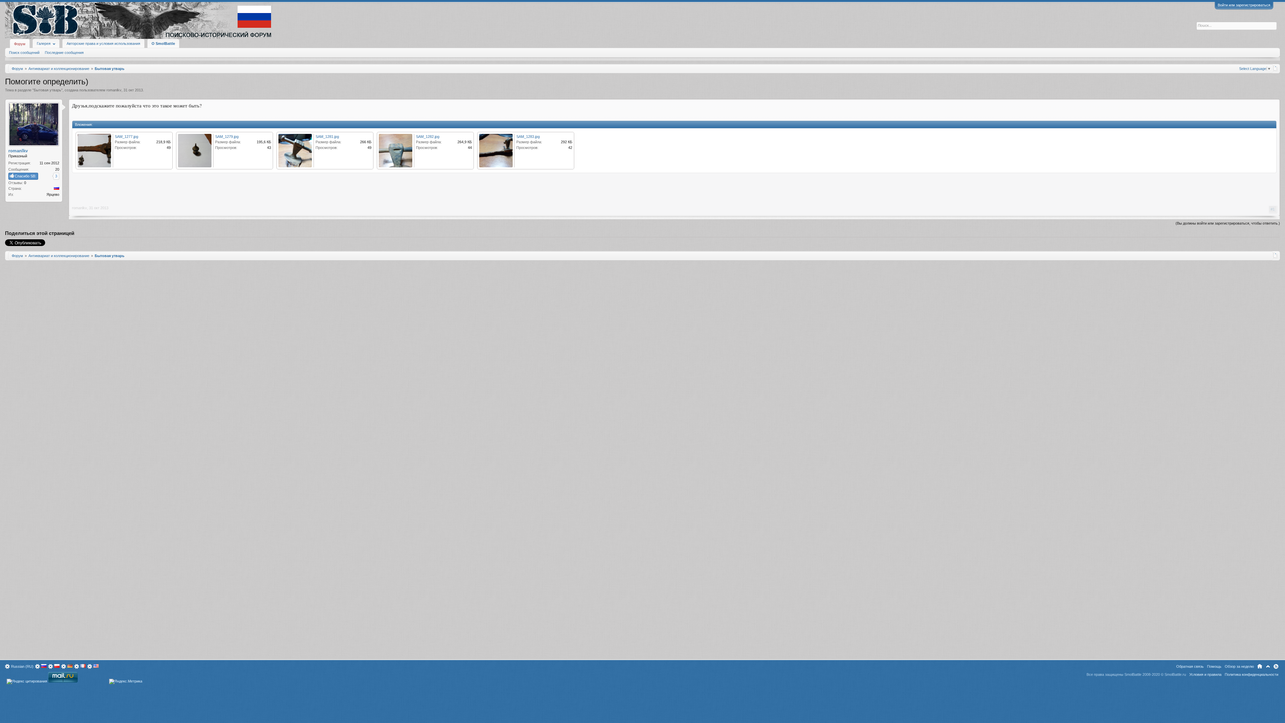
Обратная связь (1190, 666)
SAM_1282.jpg (427, 137)
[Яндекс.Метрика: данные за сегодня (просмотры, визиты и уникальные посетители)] (125, 681)
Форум (19, 44)
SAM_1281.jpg (327, 137)
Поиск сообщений (24, 53)
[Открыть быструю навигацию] (1275, 68)
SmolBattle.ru (1175, 674)
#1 (1273, 209)
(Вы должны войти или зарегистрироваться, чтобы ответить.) (1228, 223)
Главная (1259, 666)
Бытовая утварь (47, 90)
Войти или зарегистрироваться (1244, 5)
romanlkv (113, 90)
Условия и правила (1205, 674)
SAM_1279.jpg (227, 137)
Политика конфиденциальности (1251, 674)
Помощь (1214, 666)
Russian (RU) (22, 666)
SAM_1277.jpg (126, 137)
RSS (1276, 666)
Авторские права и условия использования (103, 44)
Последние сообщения (64, 53)
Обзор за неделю (1239, 666)
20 (57, 169)
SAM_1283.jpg (528, 137)
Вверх (1268, 666)
